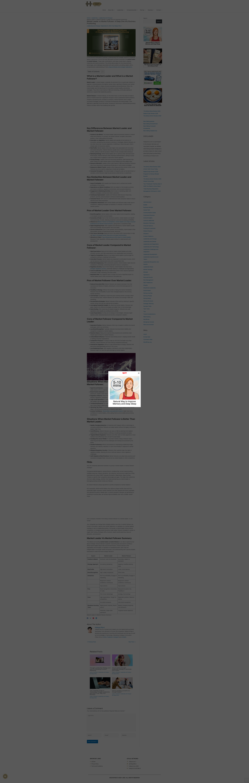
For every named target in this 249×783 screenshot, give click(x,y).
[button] (138, 373)
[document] (124, 391)
